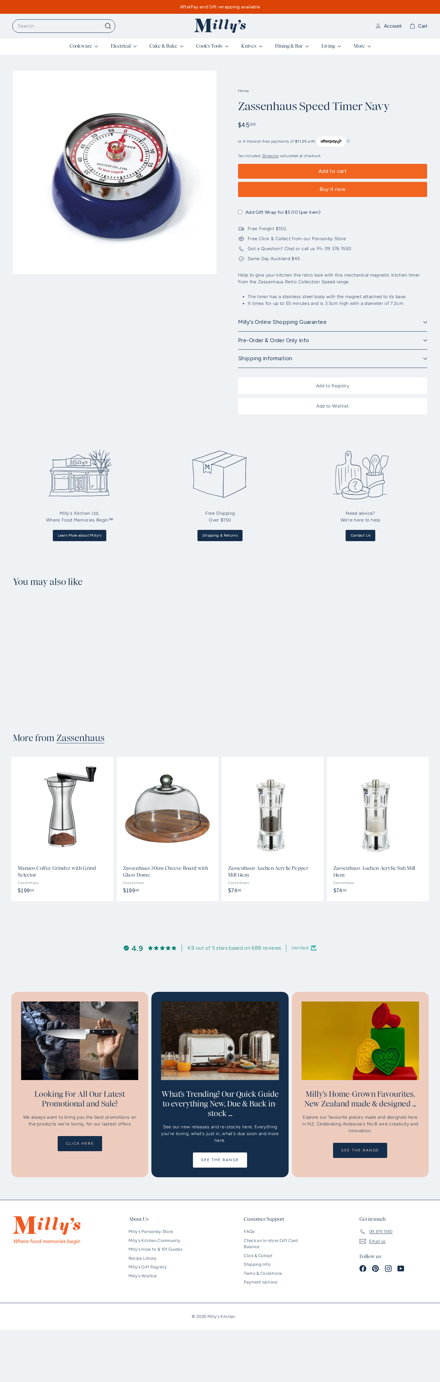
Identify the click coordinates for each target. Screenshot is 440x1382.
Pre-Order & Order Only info (273, 340)
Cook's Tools (210, 46)
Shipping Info (257, 1264)
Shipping (270, 156)
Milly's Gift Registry (148, 1266)
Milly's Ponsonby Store (151, 1231)
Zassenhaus (80, 738)
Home (244, 91)
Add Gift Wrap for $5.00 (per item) (282, 212)
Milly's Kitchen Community (155, 1240)
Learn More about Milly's (79, 535)
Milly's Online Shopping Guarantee (282, 322)
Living (328, 46)
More (360, 46)
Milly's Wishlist (143, 1276)
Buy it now (333, 189)
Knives (249, 46)
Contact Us (360, 535)
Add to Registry (332, 386)
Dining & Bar (289, 46)
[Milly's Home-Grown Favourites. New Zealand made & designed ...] (360, 1040)
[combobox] (63, 26)
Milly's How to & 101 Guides (155, 1249)
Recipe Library (143, 1258)
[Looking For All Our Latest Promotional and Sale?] (80, 1040)
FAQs (249, 1231)
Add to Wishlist (332, 406)
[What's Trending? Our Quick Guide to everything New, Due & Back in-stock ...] (220, 1040)
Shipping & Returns (220, 535)
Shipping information (265, 358)
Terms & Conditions (263, 1273)
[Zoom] (114, 172)
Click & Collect (258, 1255)
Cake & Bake (163, 46)
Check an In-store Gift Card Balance (271, 1243)
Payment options (260, 1282)
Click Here (80, 1143)
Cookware (81, 46)
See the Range (220, 1160)
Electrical (121, 46)
